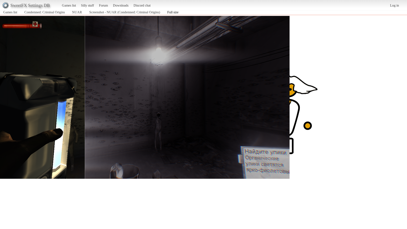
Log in (394, 5)
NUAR (77, 12)
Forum (103, 5)
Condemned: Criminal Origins (44, 12)
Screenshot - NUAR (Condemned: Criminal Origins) (124, 12)
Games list (69, 5)
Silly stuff (87, 5)
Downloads (120, 5)
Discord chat (142, 5)
